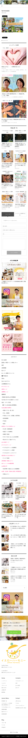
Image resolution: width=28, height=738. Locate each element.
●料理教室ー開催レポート (7, 460)
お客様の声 (4, 689)
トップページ (4, 680)
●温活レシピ (4, 389)
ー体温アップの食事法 (7, 431)
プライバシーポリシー (20, 705)
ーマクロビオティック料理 (8, 450)
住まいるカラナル (6, 381)
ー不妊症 (4, 421)
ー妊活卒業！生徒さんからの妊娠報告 (10, 468)
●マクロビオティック (6, 444)
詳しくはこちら (14, 632)
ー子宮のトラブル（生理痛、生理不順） (11, 415)
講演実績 (3, 692)
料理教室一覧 (4, 701)
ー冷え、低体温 (5, 413)
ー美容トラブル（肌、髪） (8, 410)
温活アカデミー (5, 711)
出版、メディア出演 (6, 402)
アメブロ (3, 725)
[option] (14, 273)
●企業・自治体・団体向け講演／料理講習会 (11, 471)
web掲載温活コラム (6, 383)
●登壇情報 (4, 367)
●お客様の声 (4, 466)
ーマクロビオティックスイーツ (9, 452)
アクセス (17, 703)
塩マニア (4, 370)
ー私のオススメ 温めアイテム (9, 439)
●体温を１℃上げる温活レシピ (8, 426)
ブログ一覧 (4, 722)
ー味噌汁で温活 (5, 434)
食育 (3, 365)
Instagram (3, 727)
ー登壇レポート (5, 474)
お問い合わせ (18, 701)
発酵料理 (4, 394)
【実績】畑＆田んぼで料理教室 (9, 397)
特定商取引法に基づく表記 (21, 707)
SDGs (3, 378)
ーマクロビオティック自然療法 (9, 447)
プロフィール (4, 685)
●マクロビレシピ (5, 386)
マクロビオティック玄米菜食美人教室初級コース (7, 704)
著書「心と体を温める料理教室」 (9, 405)
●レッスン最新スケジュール (8, 373)
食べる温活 (4, 360)
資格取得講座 (4, 709)
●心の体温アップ (5, 442)
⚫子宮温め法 (5, 375)
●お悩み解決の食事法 (6, 407)
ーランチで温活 (5, 458)
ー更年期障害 (5, 418)
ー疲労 (3, 423)
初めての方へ (4, 687)
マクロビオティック (19, 680)
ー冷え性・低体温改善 (7, 429)
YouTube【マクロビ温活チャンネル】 (10, 399)
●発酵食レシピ (5, 391)
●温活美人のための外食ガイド (8, 455)
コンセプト (4, 683)
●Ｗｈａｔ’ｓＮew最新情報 (8, 463)
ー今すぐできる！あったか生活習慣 (10, 436)
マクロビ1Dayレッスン (6, 707)
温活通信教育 (4, 713)
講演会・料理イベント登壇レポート (10, 362)
